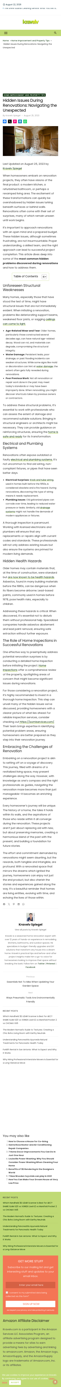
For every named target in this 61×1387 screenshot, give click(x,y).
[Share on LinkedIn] (20, 121)
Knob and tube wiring (41, 480)
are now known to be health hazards (31, 577)
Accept (15, 1382)
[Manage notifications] (55, 1382)
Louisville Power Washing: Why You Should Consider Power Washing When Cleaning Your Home (33, 1162)
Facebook (30, 967)
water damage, (44, 366)
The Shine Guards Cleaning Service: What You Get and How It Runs (31, 10)
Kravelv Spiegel (13, 115)
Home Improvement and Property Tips (30, 40)
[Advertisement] (30, 71)
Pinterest (50, 963)
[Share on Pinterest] (15, 121)
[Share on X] (10, 121)
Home (6, 40)
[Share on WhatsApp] (25, 121)
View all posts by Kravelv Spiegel (30, 929)
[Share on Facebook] (5, 121)
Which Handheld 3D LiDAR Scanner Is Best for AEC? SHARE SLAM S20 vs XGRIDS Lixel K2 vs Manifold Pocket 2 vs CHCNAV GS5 (30, 1020)
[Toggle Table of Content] (42, 276)
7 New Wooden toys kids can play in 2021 (30, 1176)
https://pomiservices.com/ (37, 722)
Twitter (41, 963)
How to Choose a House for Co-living (28, 1141)
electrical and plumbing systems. (32, 459)
